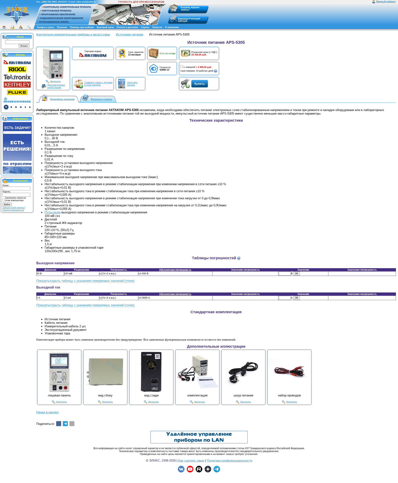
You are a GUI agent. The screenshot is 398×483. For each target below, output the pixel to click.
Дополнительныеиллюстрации (56, 86)
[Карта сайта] (20, 27)
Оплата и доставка (127, 27)
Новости (157, 27)
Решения (62, 27)
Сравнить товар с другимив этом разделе (98, 83)
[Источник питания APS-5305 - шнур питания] (243, 372)
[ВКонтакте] (58, 423)
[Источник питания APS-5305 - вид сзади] (151, 372)
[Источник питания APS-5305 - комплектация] (197, 372)
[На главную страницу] (16, 14)
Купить (199, 83)
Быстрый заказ (105, 27)
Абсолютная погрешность (175, 269)
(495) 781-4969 (49, 2)
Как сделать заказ (191, 460)
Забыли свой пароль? (13, 207)
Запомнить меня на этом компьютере (15, 199)
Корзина (183, 18)
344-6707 (62, 2)
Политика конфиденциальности (229, 460)
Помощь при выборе (82, 27)
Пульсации (53, 212)
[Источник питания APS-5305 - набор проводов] (289, 372)
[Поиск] (29, 27)
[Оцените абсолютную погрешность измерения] (238, 258)
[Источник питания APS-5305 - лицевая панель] (59, 372)
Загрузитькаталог (132, 83)
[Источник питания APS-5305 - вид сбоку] (105, 372)
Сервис (145, 27)
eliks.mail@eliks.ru (86, 2)
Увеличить (55, 81)
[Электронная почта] (71, 423)
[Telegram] (65, 423)
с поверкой (189, 67)
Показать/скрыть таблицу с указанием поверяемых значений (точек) (85, 280)
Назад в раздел (47, 412)
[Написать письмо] (12, 27)
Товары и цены (45, 27)
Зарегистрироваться (13, 210)
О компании (172, 27)
